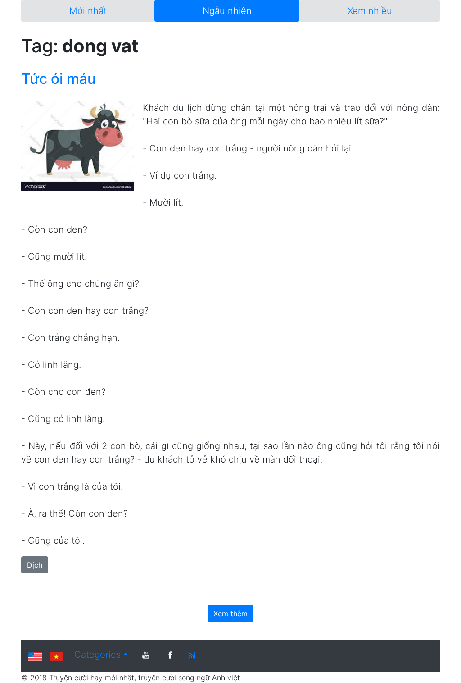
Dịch (34, 564)
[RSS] (191, 654)
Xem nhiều (370, 10)
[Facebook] (170, 655)
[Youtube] (146, 655)
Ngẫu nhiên (227, 10)
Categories (97, 654)
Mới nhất (88, 10)
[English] (35, 656)
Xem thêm (230, 613)
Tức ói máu (58, 78)
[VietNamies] (56, 656)
